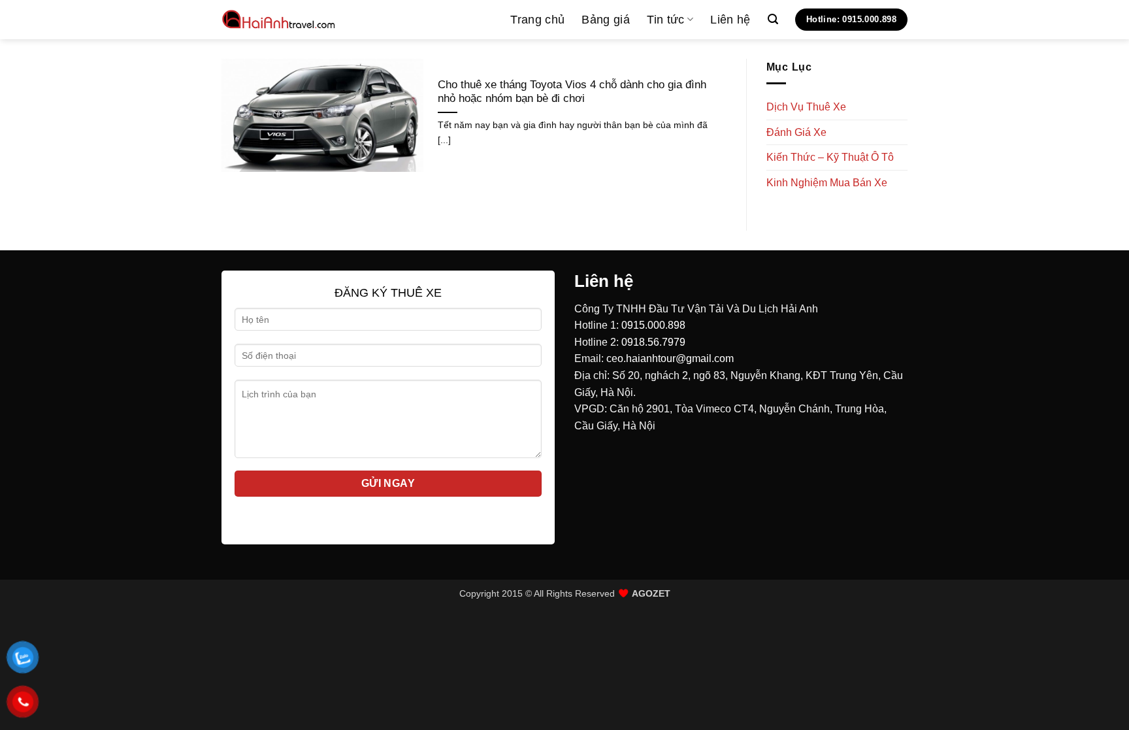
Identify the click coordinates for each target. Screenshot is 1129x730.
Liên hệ (730, 19)
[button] (773, 19)
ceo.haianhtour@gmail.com (670, 358)
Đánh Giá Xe (796, 132)
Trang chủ (537, 19)
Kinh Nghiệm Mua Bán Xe (826, 182)
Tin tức (665, 19)
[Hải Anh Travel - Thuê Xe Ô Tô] (278, 19)
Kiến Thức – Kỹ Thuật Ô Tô (830, 157)
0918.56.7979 (653, 342)
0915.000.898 (653, 325)
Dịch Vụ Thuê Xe (806, 106)
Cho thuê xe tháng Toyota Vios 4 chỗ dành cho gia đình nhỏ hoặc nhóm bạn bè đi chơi (572, 91)
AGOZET (651, 593)
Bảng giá (605, 19)
